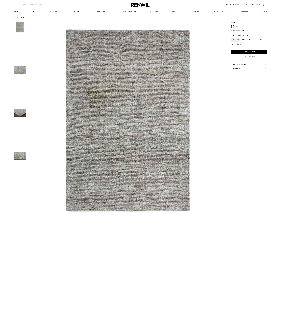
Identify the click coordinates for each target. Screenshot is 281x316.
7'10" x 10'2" (258, 40)
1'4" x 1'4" (235, 40)
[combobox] (34, 4)
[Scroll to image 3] (20, 113)
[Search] (15, 4)
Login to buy (249, 52)
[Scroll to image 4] (20, 156)
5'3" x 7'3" (246, 40)
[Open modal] (128, 120)
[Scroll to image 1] (20, 27)
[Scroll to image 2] (20, 70)
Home (16, 17)
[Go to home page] (140, 4)
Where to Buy (249, 57)
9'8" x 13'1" (236, 45)
